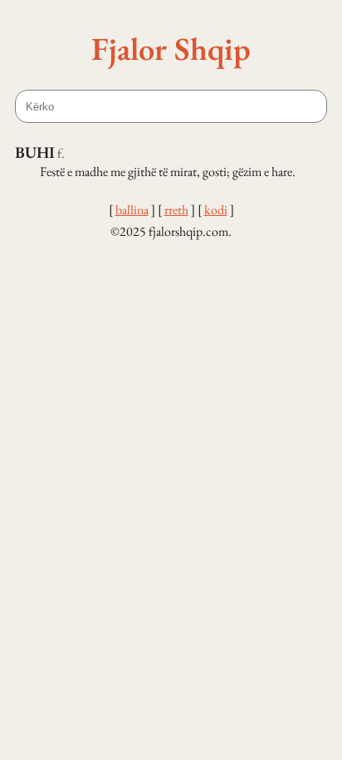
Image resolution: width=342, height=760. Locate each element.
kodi (215, 209)
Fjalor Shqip (171, 48)
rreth (176, 209)
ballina (132, 209)
